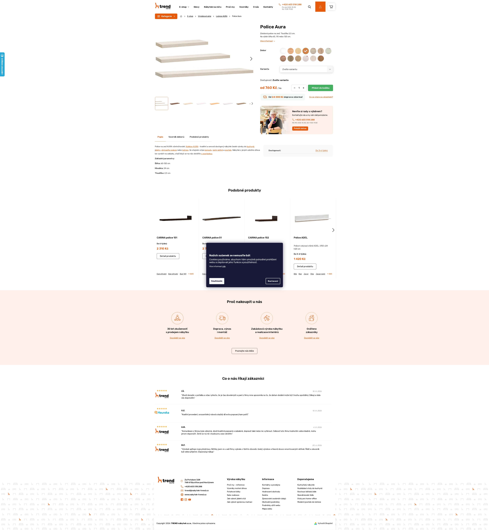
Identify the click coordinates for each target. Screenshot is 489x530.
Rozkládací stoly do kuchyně (309, 488)
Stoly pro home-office (307, 498)
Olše (312, 274)
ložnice (185, 150)
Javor (306, 274)
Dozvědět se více (177, 338)
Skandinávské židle (305, 495)
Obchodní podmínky (271, 502)
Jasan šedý (320, 274)
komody (208, 150)
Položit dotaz (300, 128)
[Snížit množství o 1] (294, 88)
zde (224, 266)
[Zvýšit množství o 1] (303, 88)
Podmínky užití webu (271, 505)
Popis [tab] (160, 137)
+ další (191, 274)
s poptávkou (206, 154)
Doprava (265, 488)
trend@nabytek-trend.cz (197, 490)
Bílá (295, 274)
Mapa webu (267, 509)
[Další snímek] (251, 59)
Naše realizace (233, 495)
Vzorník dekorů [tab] (176, 137)
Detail (163, 256)
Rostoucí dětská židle (306, 492)
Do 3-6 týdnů (322, 150)
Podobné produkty (199, 137)
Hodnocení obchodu (271, 492)
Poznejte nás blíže (244, 351)
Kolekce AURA (192, 146)
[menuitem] (184, 5)
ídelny (157, 150)
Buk (300, 274)
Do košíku (320, 88)
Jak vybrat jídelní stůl (236, 498)
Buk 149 (183, 274)
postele (228, 150)
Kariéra (265, 495)
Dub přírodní (161, 274)
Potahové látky (233, 492)
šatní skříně (218, 150)
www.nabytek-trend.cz (195, 494)
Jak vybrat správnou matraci (239, 502)
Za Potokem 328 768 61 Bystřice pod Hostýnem (199, 481)
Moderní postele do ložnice (309, 502)
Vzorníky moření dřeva (237, 488)
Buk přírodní (173, 274)
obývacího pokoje (169, 150)
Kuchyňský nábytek (305, 485)
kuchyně (250, 146)
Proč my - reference (236, 485)
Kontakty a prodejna (271, 485)
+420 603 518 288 (291, 4)
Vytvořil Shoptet (325, 523)
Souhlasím (216, 281)
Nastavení (273, 281)
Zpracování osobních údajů (274, 498)
